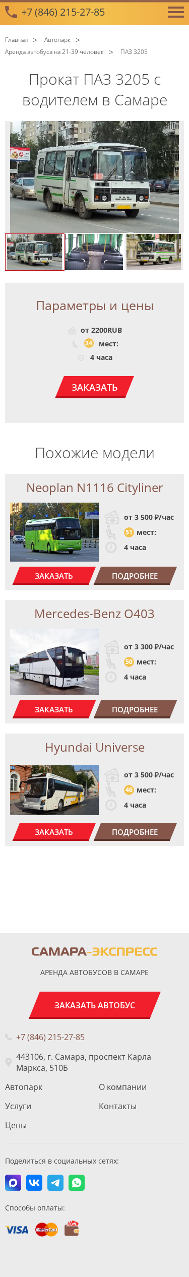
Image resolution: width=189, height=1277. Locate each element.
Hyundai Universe (95, 747)
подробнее (135, 576)
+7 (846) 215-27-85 (63, 12)
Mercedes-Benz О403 (94, 613)
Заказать (94, 387)
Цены (16, 1125)
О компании (123, 1086)
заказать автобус (94, 1005)
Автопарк (23, 1086)
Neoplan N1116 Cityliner (94, 487)
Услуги (18, 1106)
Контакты (118, 1106)
